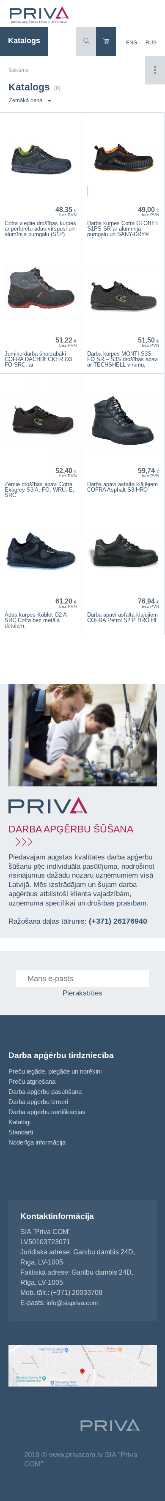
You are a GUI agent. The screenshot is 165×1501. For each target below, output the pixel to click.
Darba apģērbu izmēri (38, 1101)
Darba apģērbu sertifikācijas (46, 1111)
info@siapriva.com (72, 1302)
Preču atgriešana (31, 1081)
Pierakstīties (82, 993)
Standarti (20, 1132)
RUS (151, 43)
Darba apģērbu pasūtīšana (45, 1091)
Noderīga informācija (37, 1142)
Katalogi (19, 1122)
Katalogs (24, 40)
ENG (131, 43)
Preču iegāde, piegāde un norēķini (55, 1071)
